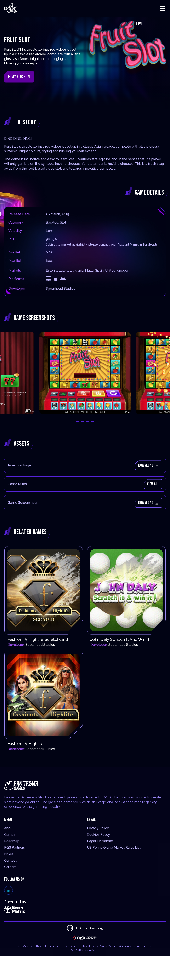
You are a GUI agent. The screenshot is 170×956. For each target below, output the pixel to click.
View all (153, 484)
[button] (77, 421)
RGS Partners (14, 847)
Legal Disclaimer (100, 841)
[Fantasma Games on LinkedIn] (8, 890)
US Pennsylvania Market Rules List (114, 847)
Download (145, 465)
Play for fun (19, 77)
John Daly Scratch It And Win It (119, 639)
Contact (10, 860)
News (8, 854)
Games (9, 835)
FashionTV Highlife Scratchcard (37, 639)
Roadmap (11, 841)
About (9, 828)
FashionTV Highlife (25, 743)
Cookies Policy (98, 835)
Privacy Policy (98, 828)
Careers (10, 867)
